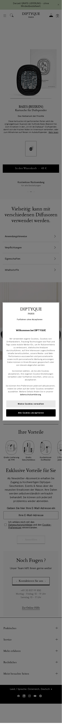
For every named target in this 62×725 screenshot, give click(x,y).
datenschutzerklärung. (30, 394)
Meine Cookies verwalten (31, 404)
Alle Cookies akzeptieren (31, 412)
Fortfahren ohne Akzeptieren (30, 319)
